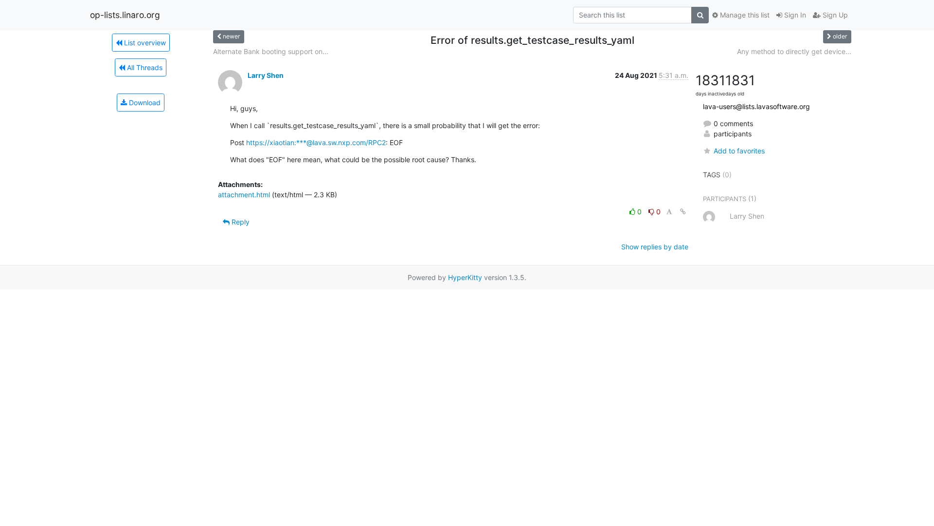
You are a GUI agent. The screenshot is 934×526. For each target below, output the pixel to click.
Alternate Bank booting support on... (270, 51)
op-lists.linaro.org (125, 15)
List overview (144, 42)
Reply (240, 222)
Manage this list (744, 15)
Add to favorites (739, 151)
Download (144, 102)
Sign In (794, 15)
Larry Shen (266, 75)
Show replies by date (654, 247)
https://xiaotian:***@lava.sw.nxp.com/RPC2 (316, 142)
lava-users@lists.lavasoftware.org (756, 106)
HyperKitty (465, 277)
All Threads (143, 67)
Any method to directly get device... (794, 51)
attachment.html (244, 194)
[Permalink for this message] (683, 212)
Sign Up (834, 15)
